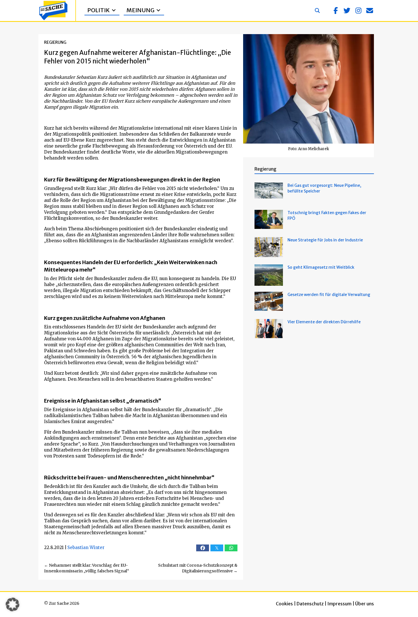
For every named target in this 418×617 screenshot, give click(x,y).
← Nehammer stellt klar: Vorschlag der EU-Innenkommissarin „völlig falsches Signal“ (86, 568)
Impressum (339, 603)
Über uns (364, 603)
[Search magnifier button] (317, 10)
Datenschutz (310, 603)
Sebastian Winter (85, 547)
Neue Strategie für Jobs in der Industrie (325, 240)
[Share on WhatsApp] (231, 547)
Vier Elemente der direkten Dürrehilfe (324, 321)
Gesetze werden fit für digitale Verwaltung (328, 294)
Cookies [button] (284, 603)
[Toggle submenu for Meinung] (158, 10)
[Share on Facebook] (202, 547)
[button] (335, 10)
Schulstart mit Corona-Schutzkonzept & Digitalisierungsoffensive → (197, 568)
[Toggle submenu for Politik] (113, 10)
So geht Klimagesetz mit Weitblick (320, 267)
